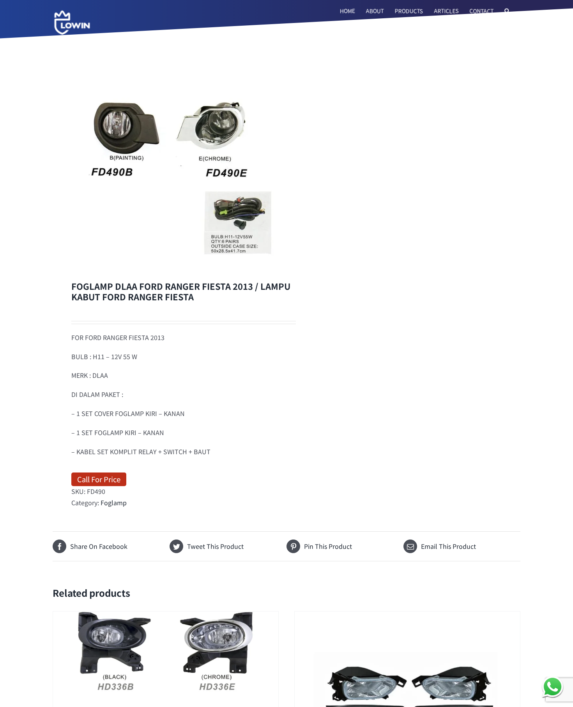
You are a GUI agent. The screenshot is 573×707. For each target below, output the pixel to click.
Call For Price (98, 479)
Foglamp (114, 502)
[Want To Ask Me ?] (552, 686)
